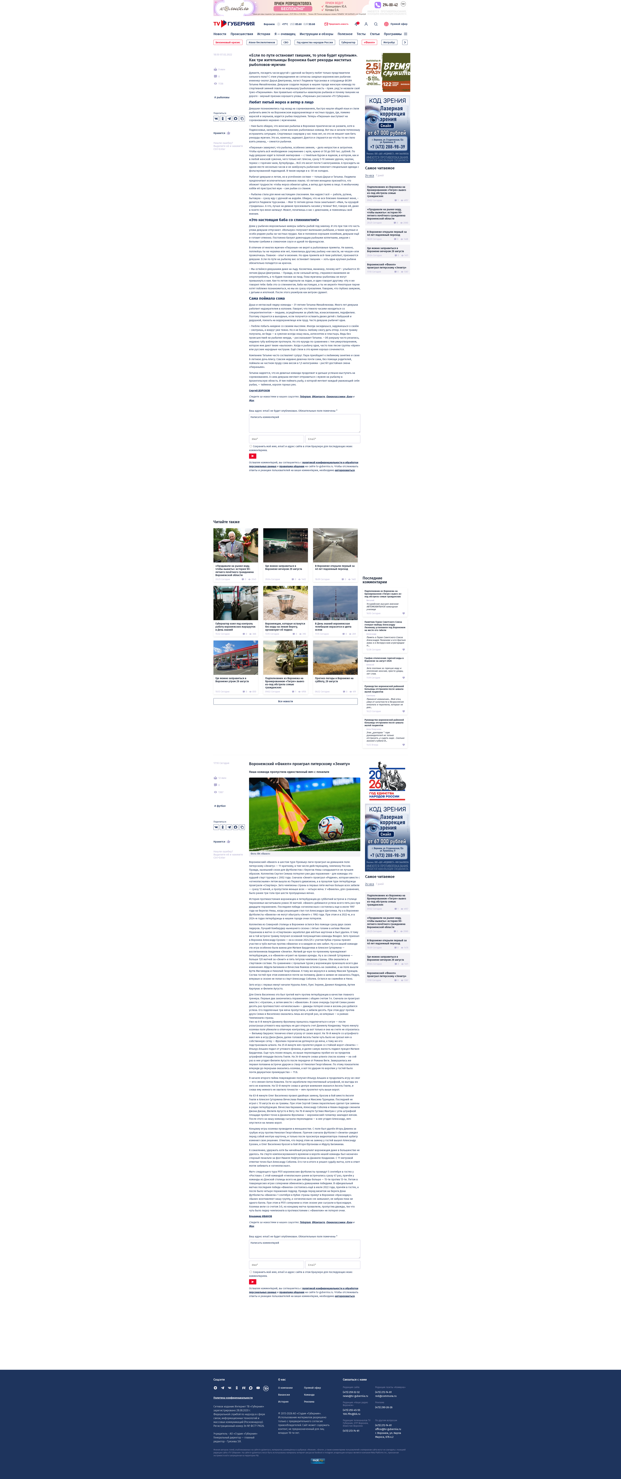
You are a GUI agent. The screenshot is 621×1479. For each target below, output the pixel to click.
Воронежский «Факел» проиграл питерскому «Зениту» (386, 266)
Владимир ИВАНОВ (260, 1216)
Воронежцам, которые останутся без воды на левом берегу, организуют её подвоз (285, 626)
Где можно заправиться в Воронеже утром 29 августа (232, 680)
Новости (219, 34)
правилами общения (291, 466)
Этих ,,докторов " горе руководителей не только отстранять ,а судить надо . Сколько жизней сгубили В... (385, 736)
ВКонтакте (318, 396)
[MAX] (251, 1388)
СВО (285, 42)
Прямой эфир (399, 24)
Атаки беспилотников (262, 42)
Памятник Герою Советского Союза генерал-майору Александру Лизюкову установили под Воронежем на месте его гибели (385, 626)
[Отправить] (252, 456)
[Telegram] (222, 1388)
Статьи (375, 34)
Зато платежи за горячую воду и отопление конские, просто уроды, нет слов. (384, 671)
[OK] (237, 1388)
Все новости (285, 701)
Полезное (345, 34)
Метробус (389, 42)
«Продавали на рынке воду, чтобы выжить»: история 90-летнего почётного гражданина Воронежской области (386, 214)
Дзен (349, 396)
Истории (263, 34)
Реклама (309, 1401)
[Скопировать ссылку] (242, 118)
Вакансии (284, 1394)
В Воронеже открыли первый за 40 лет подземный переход (387, 233)
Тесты (361, 34)
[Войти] (366, 24)
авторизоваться (345, 470)
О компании (285, 1387)
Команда (309, 1394)
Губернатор (348, 42)
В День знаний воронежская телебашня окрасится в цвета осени (333, 626)
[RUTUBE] (244, 1388)
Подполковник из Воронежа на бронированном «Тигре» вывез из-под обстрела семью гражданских (386, 191)
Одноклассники (335, 396)
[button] (405, 42)
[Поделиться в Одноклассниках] (222, 118)
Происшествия (242, 34)
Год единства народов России (315, 42)
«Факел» (369, 42)
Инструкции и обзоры (316, 34)
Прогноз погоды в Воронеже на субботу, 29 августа (334, 680)
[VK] (230, 1388)
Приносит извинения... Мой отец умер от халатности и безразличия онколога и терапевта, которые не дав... (385, 703)
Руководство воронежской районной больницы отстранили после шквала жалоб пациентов (384, 689)
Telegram (305, 396)
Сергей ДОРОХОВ (259, 390)
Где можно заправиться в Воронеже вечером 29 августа (385, 250)
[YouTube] (258, 1388)
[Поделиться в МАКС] (235, 118)
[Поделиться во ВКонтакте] (216, 118)
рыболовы (223, 97)
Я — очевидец (285, 34)
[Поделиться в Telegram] (229, 118)
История (283, 1401)
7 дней (380, 175)
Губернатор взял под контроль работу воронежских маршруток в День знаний (235, 626)
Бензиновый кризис (228, 42)
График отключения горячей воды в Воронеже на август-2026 (384, 659)
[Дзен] (215, 1388)
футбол (221, 805)
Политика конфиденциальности (233, 1397)
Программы (393, 34)
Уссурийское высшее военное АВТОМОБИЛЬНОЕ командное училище (382, 607)
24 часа (369, 175)
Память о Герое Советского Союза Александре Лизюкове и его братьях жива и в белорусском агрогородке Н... (386, 641)
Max (251, 400)
